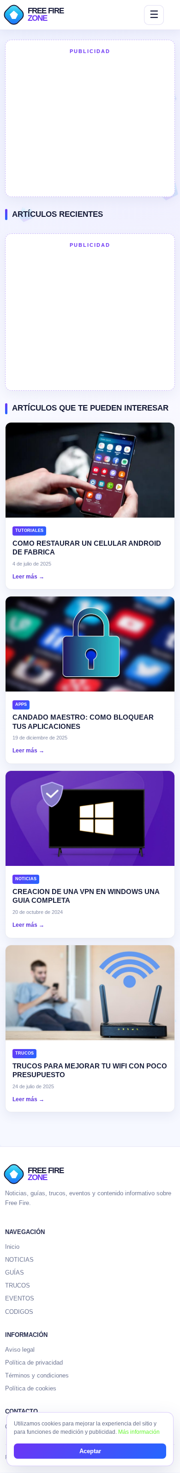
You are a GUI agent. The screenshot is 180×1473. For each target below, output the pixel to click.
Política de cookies (30, 1388)
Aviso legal (20, 1349)
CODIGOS (19, 1311)
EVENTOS (19, 1298)
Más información (139, 1432)
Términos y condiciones (37, 1375)
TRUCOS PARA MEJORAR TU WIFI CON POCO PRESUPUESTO (89, 1070)
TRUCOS (17, 1285)
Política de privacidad (34, 1362)
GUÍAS (14, 1272)
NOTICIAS (19, 1259)
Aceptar (90, 1451)
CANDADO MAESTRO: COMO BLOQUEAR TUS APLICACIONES (83, 721)
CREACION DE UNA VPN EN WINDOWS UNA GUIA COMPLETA (85, 896)
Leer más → (28, 576)
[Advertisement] (90, 124)
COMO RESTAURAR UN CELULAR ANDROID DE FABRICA (86, 547)
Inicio (12, 1246)
